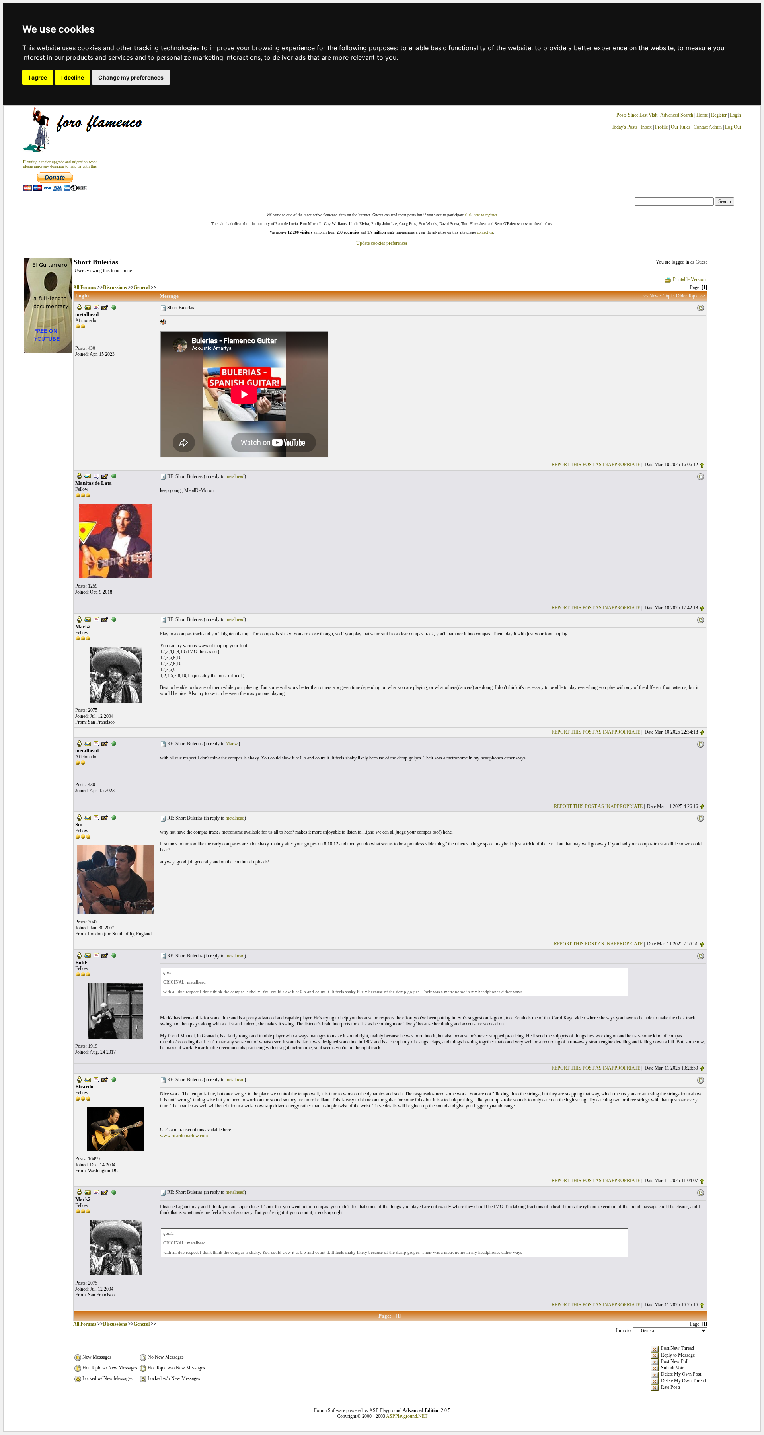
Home (702, 115)
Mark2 (232, 743)
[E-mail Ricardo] (87, 1079)
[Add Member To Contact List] (105, 307)
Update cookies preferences (382, 243)
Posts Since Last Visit (636, 115)
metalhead (235, 476)
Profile (661, 127)
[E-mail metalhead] (87, 307)
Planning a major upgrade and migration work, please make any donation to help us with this (60, 164)
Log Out (733, 127)
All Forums (84, 287)
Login (735, 115)
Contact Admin (708, 127)
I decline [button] (72, 77)
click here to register (481, 215)
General (142, 287)
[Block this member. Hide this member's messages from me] (114, 307)
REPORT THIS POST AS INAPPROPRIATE (596, 464)
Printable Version (689, 279)
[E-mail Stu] (87, 817)
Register (719, 115)
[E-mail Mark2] (87, 619)
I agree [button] (38, 77)
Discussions (115, 287)
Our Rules (680, 127)
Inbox (646, 127)
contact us (485, 232)
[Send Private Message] (96, 307)
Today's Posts (624, 127)
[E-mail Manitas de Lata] (87, 475)
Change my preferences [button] (131, 77)
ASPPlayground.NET (406, 1416)
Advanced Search (676, 115)
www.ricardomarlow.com (184, 1135)
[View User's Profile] (79, 307)
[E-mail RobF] (87, 955)
